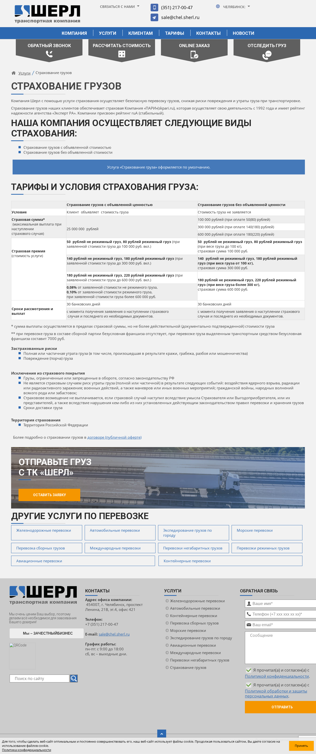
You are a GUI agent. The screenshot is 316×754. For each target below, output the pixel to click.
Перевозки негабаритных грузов (192, 548)
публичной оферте (123, 437)
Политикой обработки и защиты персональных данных (276, 693)
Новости (243, 33)
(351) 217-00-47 (177, 7)
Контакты (208, 33)
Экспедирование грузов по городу (187, 533)
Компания (74, 33)
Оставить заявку (49, 495)
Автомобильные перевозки (115, 530)
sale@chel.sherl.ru (180, 17)
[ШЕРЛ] (47, 16)
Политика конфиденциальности (26, 750)
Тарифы (174, 33)
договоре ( (96, 437)
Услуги (107, 33)
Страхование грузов (188, 667)
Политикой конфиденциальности (277, 676)
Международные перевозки (115, 548)
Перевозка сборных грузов (40, 548)
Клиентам (140, 33)
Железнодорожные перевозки (43, 530)
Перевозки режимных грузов (263, 548)
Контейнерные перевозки (187, 560)
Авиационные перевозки (39, 560)
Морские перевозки (255, 530)
